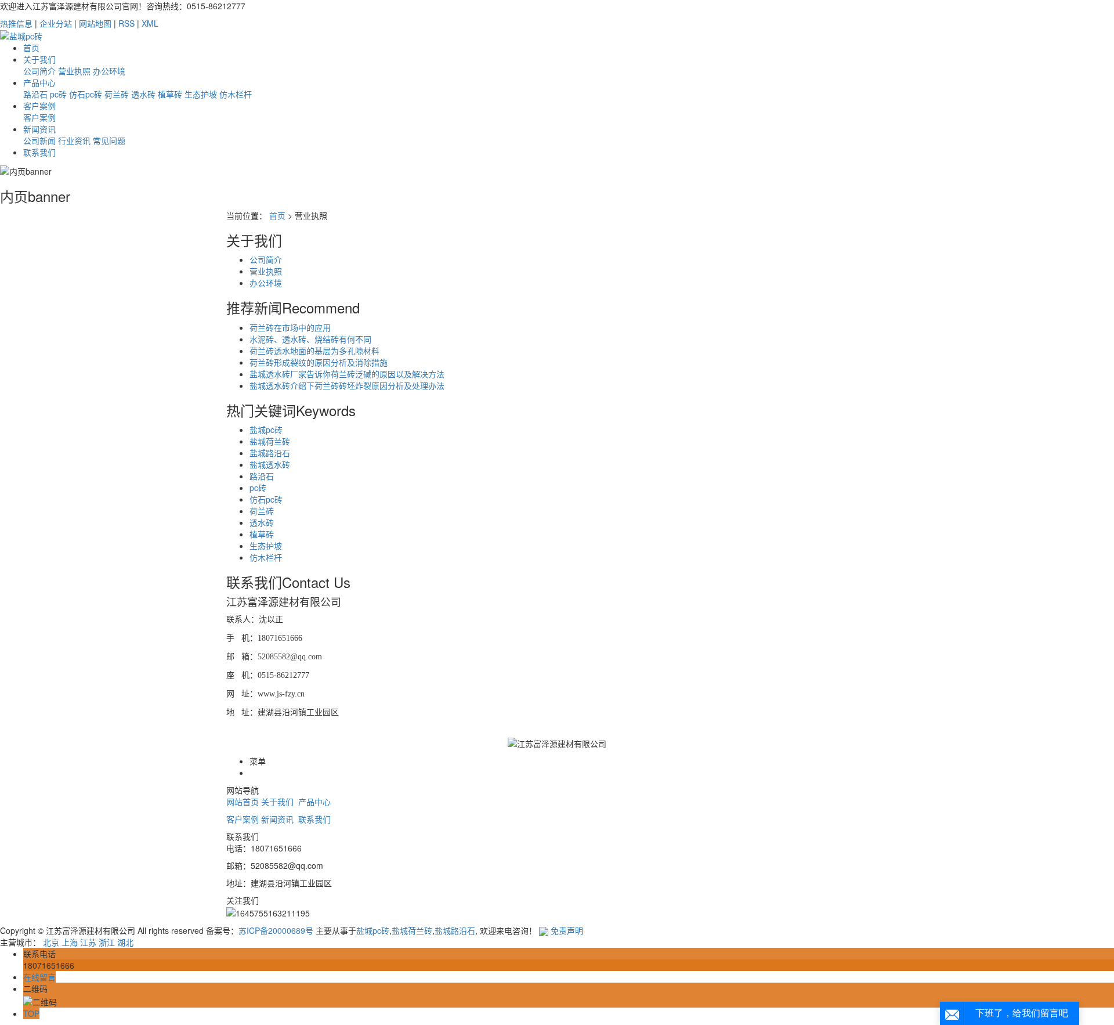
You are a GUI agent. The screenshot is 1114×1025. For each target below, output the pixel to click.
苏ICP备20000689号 (275, 930)
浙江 (107, 942)
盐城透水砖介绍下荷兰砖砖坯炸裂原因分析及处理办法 (346, 385)
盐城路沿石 (269, 453)
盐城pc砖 (266, 429)
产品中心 (39, 82)
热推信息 (16, 23)
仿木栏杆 (235, 94)
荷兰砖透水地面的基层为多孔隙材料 (314, 350)
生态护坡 (201, 94)
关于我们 (39, 59)
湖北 (125, 942)
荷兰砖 (116, 94)
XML (150, 23)
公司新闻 (39, 140)
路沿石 (35, 94)
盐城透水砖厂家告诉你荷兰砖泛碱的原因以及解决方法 (346, 374)
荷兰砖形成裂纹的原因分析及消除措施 (318, 362)
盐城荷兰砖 (269, 441)
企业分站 (55, 23)
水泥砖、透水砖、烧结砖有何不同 (310, 339)
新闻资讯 (39, 129)
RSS (126, 23)
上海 (70, 942)
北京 (51, 942)
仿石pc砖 (85, 94)
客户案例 (39, 105)
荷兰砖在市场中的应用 (290, 327)
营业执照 (74, 71)
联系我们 (39, 152)
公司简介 (39, 71)
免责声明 (567, 930)
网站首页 (242, 801)
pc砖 (58, 94)
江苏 (88, 942)
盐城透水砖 (269, 464)
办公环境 (109, 71)
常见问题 (109, 140)
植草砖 (170, 94)
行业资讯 (74, 140)
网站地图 (95, 23)
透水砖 (143, 94)
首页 (31, 47)
